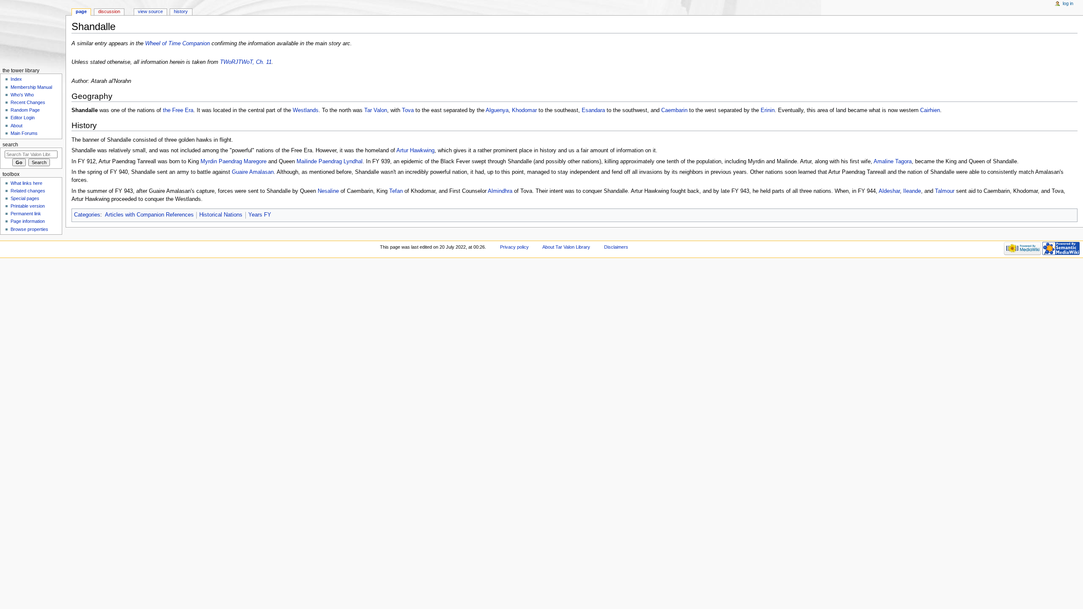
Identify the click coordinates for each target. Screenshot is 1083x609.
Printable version (28, 205)
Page (81, 11)
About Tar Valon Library (566, 247)
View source (150, 11)
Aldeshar (889, 191)
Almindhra (500, 191)
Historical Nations (220, 215)
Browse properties (29, 229)
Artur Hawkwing (415, 151)
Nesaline (328, 191)
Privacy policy (514, 247)
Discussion (109, 11)
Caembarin (674, 110)
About (16, 125)
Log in (1068, 3)
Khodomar (524, 110)
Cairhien (930, 110)
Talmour (944, 191)
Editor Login (23, 117)
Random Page (25, 109)
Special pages (25, 198)
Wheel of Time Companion (177, 44)
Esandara (593, 110)
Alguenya (497, 110)
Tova (408, 110)
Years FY (259, 215)
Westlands (306, 110)
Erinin (768, 110)
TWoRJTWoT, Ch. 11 (246, 62)
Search (10, 144)
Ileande (912, 191)
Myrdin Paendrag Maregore (234, 162)
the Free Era (178, 110)
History (181, 11)
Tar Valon (375, 110)
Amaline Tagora (893, 162)
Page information (28, 221)
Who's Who (22, 94)
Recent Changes (28, 102)
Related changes (28, 190)
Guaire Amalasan (253, 172)
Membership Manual (31, 87)
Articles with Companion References (149, 215)
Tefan (396, 191)
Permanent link (26, 213)
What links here (26, 183)
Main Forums (24, 133)
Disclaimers (616, 247)
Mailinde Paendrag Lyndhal (330, 162)
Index (16, 79)
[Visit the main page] (33, 33)
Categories (87, 215)
